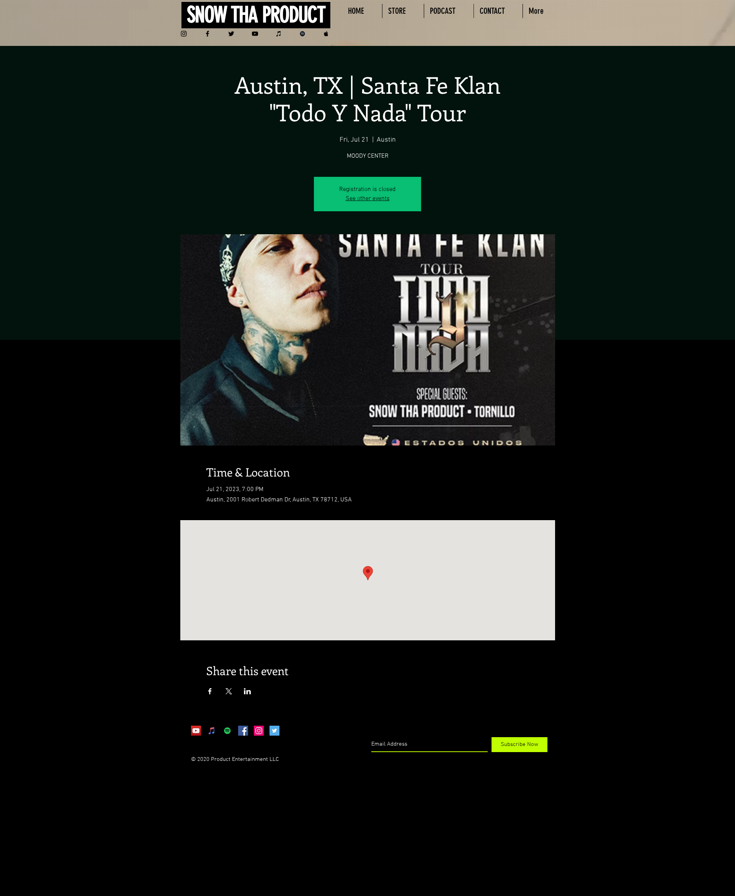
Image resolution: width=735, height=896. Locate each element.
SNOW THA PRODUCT (256, 15)
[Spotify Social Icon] (227, 731)
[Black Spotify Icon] (302, 34)
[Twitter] (231, 34)
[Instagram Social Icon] (259, 731)
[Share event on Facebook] (210, 691)
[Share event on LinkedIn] (247, 691)
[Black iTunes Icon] (279, 34)
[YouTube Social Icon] (196, 731)
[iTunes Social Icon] (212, 731)
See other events (368, 198)
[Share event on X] (228, 691)
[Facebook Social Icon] (243, 731)
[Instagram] (184, 34)
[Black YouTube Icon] (255, 34)
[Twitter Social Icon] (274, 731)
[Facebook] (207, 34)
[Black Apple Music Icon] (326, 34)
